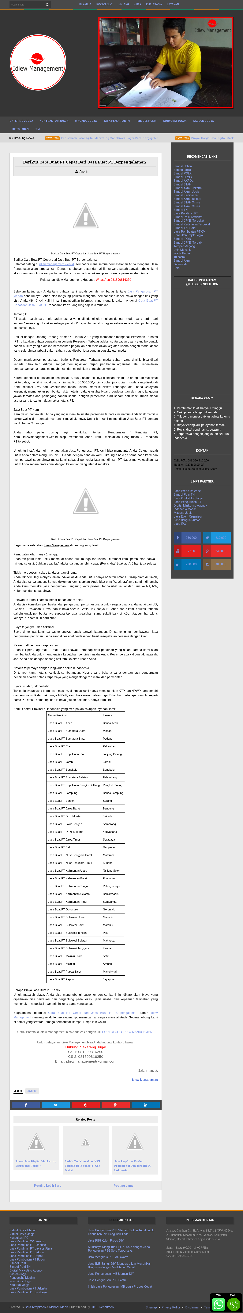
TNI (37, 129)
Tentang (123, 4)
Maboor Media (59, 1307)
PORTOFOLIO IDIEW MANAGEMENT (128, 1032)
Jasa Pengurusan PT (187, 502)
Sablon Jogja (203, 120)
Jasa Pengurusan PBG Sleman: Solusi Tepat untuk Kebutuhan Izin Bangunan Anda (121, 1232)
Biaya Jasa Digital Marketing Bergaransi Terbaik (35, 1164)
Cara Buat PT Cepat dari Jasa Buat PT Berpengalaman (92, 1012)
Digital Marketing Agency (190, 505)
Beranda (85, 4)
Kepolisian (20, 129)
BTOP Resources (102, 1307)
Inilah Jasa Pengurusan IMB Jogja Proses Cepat (120, 1286)
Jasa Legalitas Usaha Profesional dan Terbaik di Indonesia (132, 1166)
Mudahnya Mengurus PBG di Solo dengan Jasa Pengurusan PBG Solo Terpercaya (119, 1248)
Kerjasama (154, 4)
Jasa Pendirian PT (117, 120)
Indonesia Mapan (185, 509)
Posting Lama (123, 1185)
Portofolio (104, 4)
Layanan (173, 4)
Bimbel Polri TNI (185, 494)
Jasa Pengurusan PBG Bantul (107, 1280)
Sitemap (151, 1307)
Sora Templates (35, 1307)
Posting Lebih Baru (47, 1185)
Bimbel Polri (147, 120)
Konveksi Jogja (175, 120)
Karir (137, 4)
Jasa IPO (180, 524)
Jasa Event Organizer (188, 516)
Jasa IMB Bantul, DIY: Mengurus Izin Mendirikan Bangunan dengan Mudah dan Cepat (119, 1265)
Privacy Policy (171, 1307)
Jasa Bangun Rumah (187, 520)
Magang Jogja (86, 120)
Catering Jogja (21, 120)
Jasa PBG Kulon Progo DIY (106, 1240)
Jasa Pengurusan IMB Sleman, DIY (111, 1273)
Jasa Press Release (187, 491)
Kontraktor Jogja (54, 120)
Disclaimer (192, 1307)
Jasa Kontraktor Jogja (188, 498)
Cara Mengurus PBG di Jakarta (108, 1257)
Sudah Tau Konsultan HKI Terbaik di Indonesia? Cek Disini (82, 1166)
